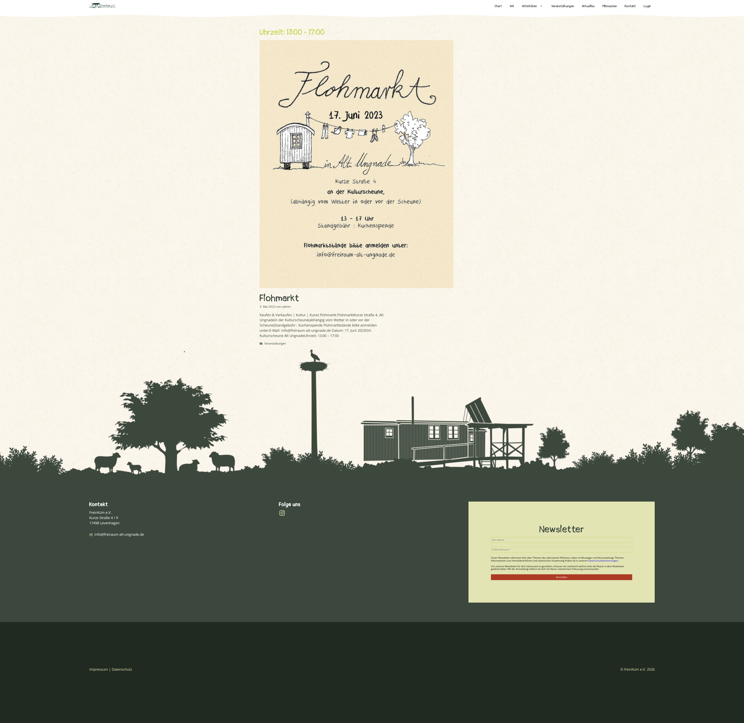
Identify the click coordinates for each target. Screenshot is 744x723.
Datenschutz (122, 669)
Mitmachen (609, 6)
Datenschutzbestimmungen (603, 560)
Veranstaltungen (562, 6)
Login (647, 6)
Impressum (98, 669)
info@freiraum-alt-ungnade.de (119, 534)
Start (498, 6)
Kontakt (630, 6)
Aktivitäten (529, 6)
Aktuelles (588, 6)
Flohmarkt (279, 298)
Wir (512, 6)
